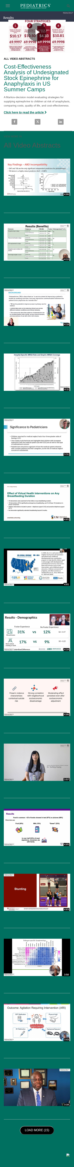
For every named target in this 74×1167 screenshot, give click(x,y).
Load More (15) (38, 1130)
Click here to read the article (24, 112)
